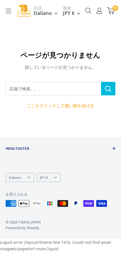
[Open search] (88, 11)
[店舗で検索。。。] (108, 88)
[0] (110, 10)
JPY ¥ (44, 177)
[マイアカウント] (99, 11)
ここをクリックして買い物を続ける (60, 105)
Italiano (15, 177)
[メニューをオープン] (8, 11)
